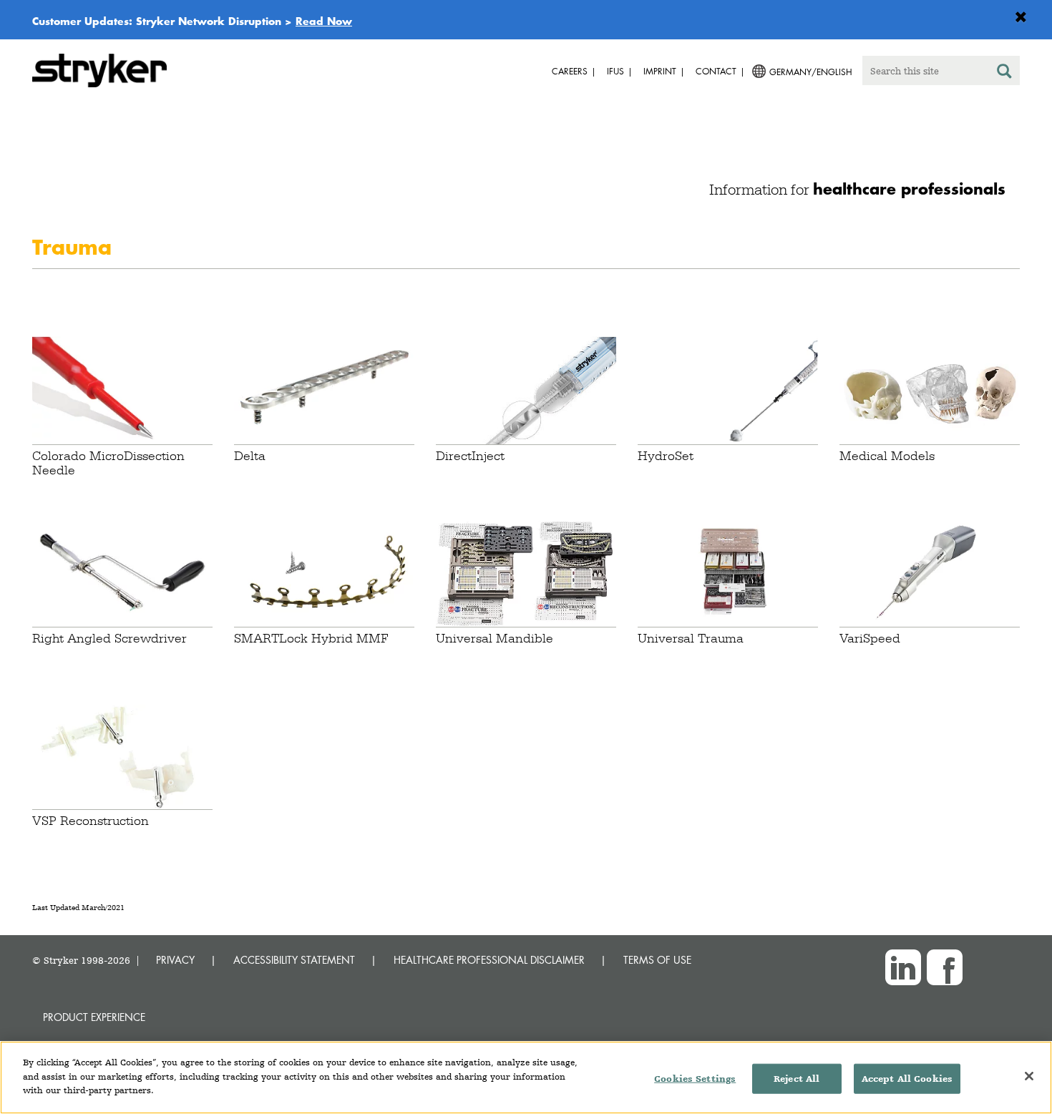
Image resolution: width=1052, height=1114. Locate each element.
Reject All (796, 1078)
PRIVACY (175, 960)
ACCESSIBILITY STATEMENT (294, 960)
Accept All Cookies (907, 1078)
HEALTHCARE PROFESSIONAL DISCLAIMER (489, 960)
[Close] (1029, 1076)
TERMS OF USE (657, 960)
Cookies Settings (695, 1078)
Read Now (324, 21)
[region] (526, 1077)
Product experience (94, 1017)
